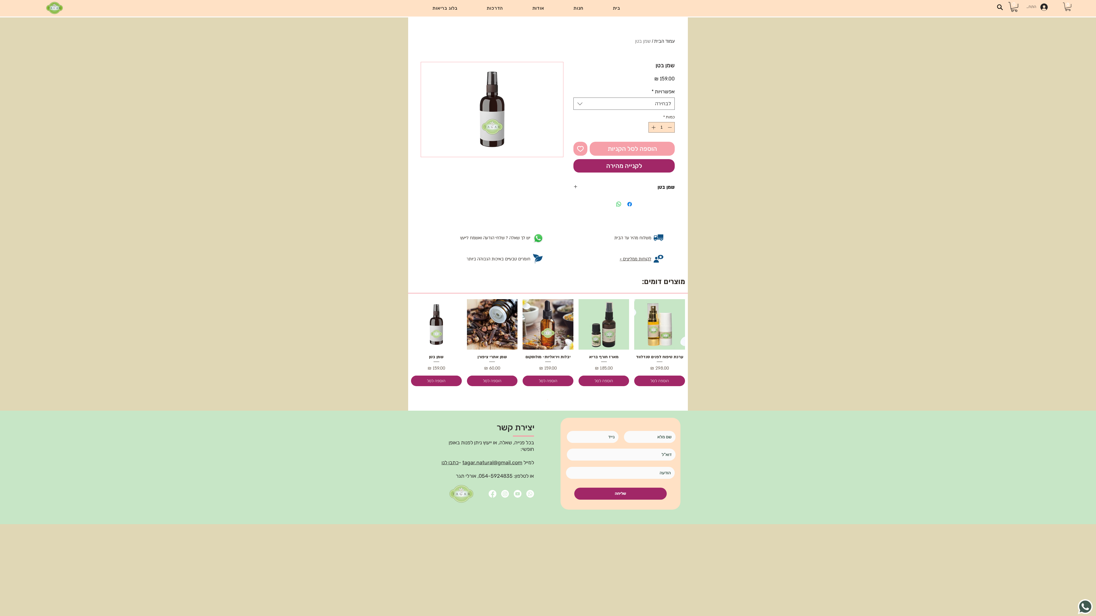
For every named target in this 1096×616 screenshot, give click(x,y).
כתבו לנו (450, 462)
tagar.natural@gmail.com (492, 462)
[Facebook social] (492, 494)
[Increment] (652, 127)
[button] (494, 8)
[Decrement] (670, 127)
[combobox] (624, 104)
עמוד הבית (664, 41)
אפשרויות (663, 91)
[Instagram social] (505, 494)
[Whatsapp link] (530, 494)
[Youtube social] (517, 494)
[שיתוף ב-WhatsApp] (618, 204)
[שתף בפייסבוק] (629, 204)
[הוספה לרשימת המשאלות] (580, 149)
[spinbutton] (661, 127)
